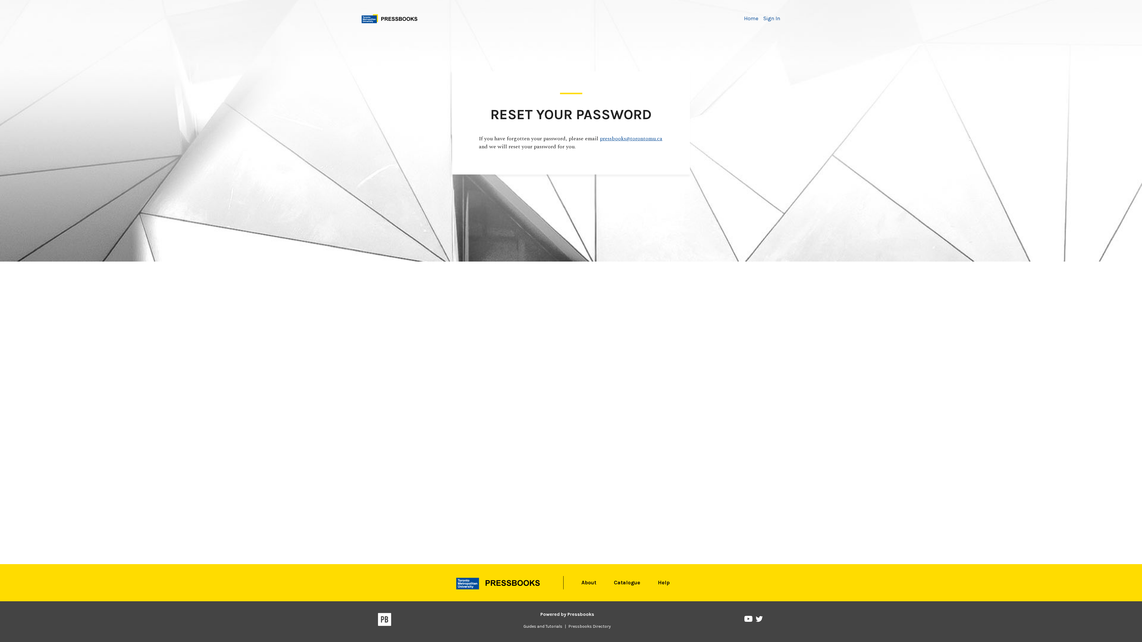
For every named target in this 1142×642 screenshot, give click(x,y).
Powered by (567, 614)
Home (751, 18)
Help (664, 582)
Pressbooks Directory (589, 626)
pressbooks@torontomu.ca (631, 139)
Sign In (771, 18)
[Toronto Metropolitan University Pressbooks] (392, 18)
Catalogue (627, 582)
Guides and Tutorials (542, 626)
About (588, 582)
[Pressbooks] (384, 620)
